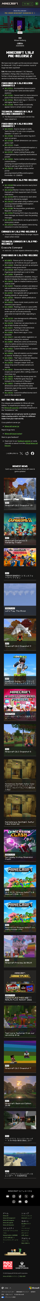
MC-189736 (9, 298)
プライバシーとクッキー (7, 1291)
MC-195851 (9, 358)
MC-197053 (9, 213)
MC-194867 (9, 342)
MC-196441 (9, 369)
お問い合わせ (24, 1235)
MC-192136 (9, 318)
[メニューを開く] (36, 4)
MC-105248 (9, 185)
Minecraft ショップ (26, 1218)
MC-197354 (9, 100)
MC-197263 (9, 136)
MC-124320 (9, 265)
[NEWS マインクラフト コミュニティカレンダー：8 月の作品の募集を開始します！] (20, 1120)
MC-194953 (9, 349)
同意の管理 (22, 1276)
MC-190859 (9, 307)
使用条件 (33, 1291)
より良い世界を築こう (9, 1237)
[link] (8, 1196)
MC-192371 (9, 328)
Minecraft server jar (12, 426)
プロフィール (24, 1241)
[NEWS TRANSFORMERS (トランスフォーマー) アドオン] (20, 557)
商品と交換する (25, 1243)
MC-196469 (9, 376)
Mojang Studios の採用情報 (10, 1235)
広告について (9, 1294)
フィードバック (25, 1228)
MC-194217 (9, 337)
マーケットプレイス (26, 1216)
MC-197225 (9, 145)
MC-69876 (8, 260)
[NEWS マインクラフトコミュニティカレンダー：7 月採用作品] (20, 1156)
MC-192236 (9, 323)
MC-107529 (9, 190)
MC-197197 (9, 152)
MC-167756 (9, 197)
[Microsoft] (34, 1288)
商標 (2, 1294)
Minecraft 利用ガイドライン (10, 1276)
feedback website (24, 441)
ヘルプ (23, 1226)
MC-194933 (9, 159)
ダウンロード (24, 1233)
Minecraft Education (8, 1225)
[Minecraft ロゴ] (10, 3)
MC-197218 (9, 225)
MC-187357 (9, 293)
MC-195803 (9, 353)
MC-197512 (9, 88)
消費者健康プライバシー (22, 1291)
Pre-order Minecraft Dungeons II (19, 13)
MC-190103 (9, 168)
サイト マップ (25, 1230)
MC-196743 (9, 393)
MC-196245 (9, 362)
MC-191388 (9, 208)
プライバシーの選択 (10, 1297)
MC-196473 (9, 379)
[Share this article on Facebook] (32, 453)
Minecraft (5, 1216)
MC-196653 (9, 383)
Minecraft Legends (8, 1222)
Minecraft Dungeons (8, 1220)
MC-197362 (9, 95)
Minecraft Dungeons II (9, 1218)
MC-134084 (9, 274)
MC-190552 (9, 302)
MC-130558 (9, 270)
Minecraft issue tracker (13, 434)
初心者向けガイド (26, 1223)
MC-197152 (9, 220)
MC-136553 (9, 281)
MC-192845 (9, 332)
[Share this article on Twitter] (21, 453)
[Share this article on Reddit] (27, 453)
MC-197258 (9, 140)
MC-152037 (9, 286)
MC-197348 (9, 105)
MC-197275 (9, 129)
